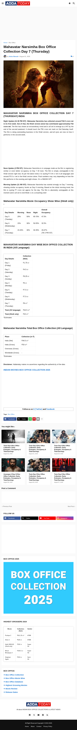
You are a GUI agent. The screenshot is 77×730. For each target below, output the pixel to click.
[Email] (38, 419)
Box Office (12, 42)
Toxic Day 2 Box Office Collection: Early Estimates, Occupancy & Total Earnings (62, 477)
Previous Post (7, 506)
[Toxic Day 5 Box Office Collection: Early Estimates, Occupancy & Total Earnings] (38, 436)
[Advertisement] (38, 23)
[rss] (47, 715)
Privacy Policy (47, 726)
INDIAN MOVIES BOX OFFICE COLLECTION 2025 (27, 370)
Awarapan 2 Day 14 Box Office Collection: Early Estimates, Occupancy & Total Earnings (12, 477)
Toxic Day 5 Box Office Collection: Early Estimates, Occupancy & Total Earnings (37, 448)
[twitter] (34, 715)
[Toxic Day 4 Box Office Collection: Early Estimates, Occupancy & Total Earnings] (63, 436)
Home (5, 42)
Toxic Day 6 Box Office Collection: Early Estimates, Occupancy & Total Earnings (12, 448)
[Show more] (42, 419)
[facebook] (29, 715)
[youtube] (38, 715)
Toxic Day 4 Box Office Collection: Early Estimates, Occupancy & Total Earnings (62, 448)
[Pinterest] (34, 419)
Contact (38, 726)
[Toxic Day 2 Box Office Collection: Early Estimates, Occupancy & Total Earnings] (63, 465)
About (32, 726)
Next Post (71, 506)
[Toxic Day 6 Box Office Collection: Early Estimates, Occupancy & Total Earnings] (13, 436)
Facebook (50, 409)
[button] (2, 3)
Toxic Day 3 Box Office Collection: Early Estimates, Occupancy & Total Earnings (37, 477)
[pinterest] (43, 715)
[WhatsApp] (30, 419)
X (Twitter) (37, 409)
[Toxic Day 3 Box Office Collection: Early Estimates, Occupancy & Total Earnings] (38, 465)
